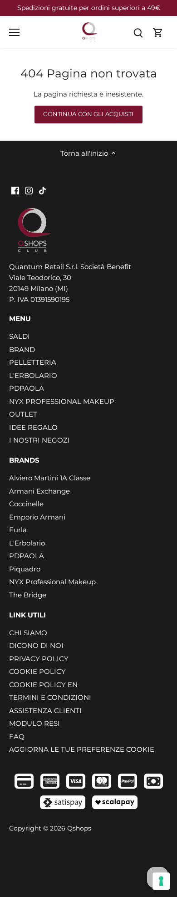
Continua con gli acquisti (88, 114)
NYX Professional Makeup (52, 581)
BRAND (22, 349)
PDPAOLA (26, 388)
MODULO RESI (34, 723)
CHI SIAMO (28, 632)
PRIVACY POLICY (39, 658)
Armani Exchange (39, 491)
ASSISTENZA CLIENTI (45, 710)
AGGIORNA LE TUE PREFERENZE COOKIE (81, 749)
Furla (18, 529)
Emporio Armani (37, 517)
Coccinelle (26, 503)
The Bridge (27, 595)
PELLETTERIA (32, 362)
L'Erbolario (27, 543)
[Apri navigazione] (14, 32)
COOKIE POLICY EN (43, 684)
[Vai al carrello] (157, 32)
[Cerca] (138, 32)
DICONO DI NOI (36, 645)
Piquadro (24, 569)
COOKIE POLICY (37, 671)
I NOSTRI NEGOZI (39, 440)
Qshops (79, 828)
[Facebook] (15, 190)
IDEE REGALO (33, 427)
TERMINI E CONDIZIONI (50, 697)
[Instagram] (29, 190)
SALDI (19, 336)
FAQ (17, 736)
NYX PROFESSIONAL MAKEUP (61, 401)
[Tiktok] (42, 190)
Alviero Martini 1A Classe (49, 478)
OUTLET (23, 414)
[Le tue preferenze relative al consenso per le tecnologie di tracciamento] (161, 881)
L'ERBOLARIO (33, 375)
